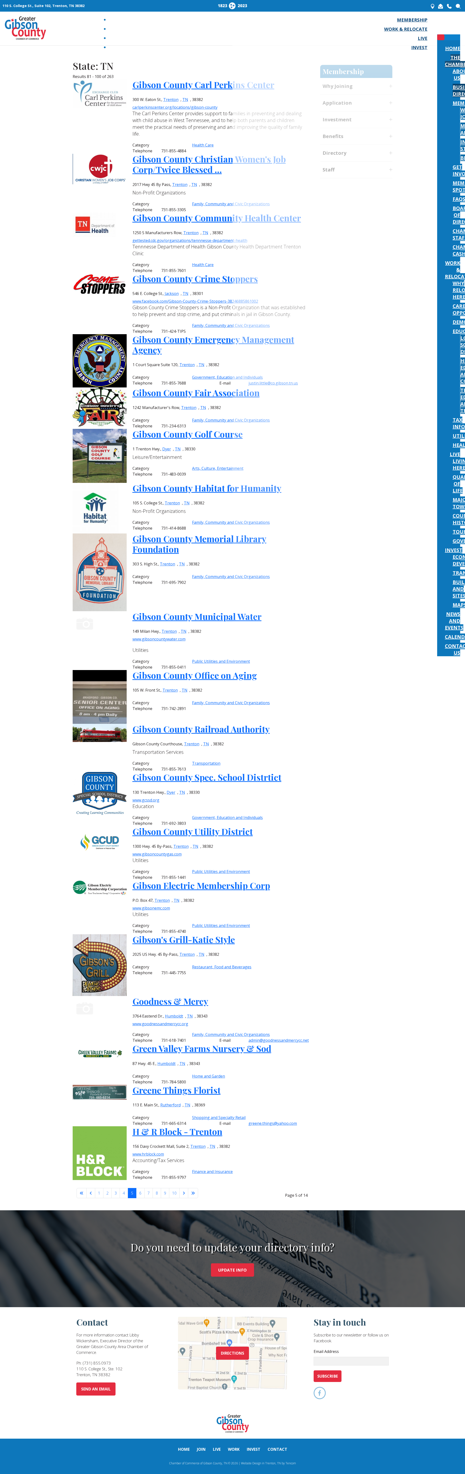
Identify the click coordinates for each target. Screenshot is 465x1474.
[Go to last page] (193, 1193)
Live (217, 1449)
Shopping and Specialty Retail (219, 1117)
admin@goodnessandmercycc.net (278, 1040)
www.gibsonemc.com (151, 908)
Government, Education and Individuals (227, 817)
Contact (277, 1449)
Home (184, 1449)
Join (201, 1449)
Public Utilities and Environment (221, 871)
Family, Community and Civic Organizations (231, 702)
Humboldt (174, 1016)
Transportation (206, 763)
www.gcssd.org (145, 800)
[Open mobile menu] (440, 27)
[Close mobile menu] (440, 37)
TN (184, 690)
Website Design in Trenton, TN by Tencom (268, 1463)
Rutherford (170, 1105)
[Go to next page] (183, 1193)
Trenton (170, 690)
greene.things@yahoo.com (272, 1123)
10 (174, 1193)
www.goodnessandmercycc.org (160, 1023)
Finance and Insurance (212, 1171)
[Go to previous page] (90, 1193)
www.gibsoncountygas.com (157, 854)
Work (234, 1449)
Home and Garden (208, 1076)
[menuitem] (412, 20)
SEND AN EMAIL (96, 1389)
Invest (253, 1449)
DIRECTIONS (232, 1353)
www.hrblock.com (148, 1154)
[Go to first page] (82, 1193)
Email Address (326, 1351)
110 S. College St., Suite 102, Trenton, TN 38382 (43, 5)
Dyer (171, 792)
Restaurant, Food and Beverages (221, 967)
